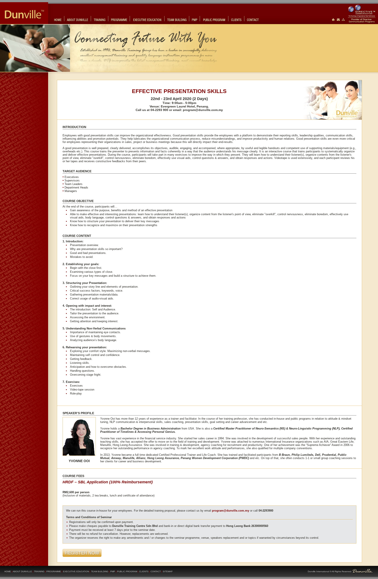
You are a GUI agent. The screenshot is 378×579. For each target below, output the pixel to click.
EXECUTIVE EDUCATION (76, 571)
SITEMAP (168, 571)
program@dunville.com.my (203, 110)
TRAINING (39, 571)
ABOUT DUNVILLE (22, 571)
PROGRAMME (53, 571)
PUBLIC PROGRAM (127, 571)
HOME (7, 571)
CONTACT (155, 571)
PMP (112, 571)
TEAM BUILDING (99, 571)
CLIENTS (144, 571)
